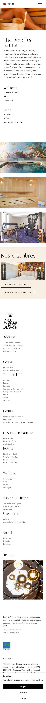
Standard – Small (10, 454)
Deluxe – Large (9, 460)
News (5, 394)
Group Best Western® (12, 392)
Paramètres (23, 693)
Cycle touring (8, 444)
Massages (7, 487)
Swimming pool (9, 479)
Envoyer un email (10, 351)
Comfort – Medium (10, 457)
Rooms (6, 383)
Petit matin (8, 659)
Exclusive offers (9, 441)
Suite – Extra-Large (11, 462)
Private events (8, 419)
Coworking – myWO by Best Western (18, 422)
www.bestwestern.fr (11, 632)
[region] (23, 688)
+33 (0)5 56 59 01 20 (12, 348)
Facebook (7, 544)
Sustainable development (13, 389)
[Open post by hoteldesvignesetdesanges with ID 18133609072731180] (23, 580)
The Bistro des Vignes (12, 503)
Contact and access (11, 370)
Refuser (23, 699)
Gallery (6, 397)
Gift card (6, 400)
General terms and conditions (14, 522)
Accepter (23, 687)
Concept (6, 380)
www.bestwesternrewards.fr (14, 630)
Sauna (5, 484)
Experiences (8, 438)
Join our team (8, 367)
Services (6, 386)
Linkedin (6, 541)
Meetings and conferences (13, 416)
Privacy (6, 519)
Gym (5, 481)
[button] (8, 271)
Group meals (8, 509)
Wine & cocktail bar (11, 506)
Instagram (7, 538)
